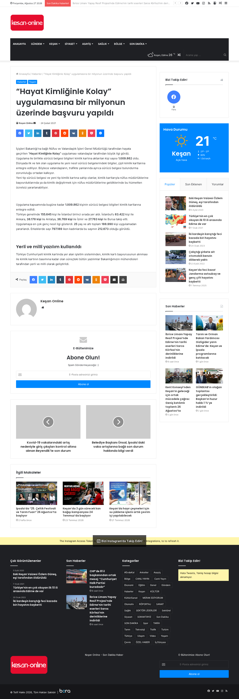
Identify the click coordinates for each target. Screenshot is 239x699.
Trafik (153, 629)
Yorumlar (218, 184)
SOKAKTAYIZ (144, 616)
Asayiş (86, 43)
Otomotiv (129, 604)
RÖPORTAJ (145, 604)
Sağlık (102, 43)
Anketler (144, 572)
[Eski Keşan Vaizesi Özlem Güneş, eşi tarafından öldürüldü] (175, 203)
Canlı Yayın (160, 578)
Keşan (53, 43)
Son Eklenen (193, 184)
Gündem (36, 43)
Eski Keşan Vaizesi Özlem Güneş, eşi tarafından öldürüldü (206, 202)
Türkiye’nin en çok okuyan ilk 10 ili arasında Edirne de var (205, 220)
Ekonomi (128, 585)
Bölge (118, 43)
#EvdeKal (129, 572)
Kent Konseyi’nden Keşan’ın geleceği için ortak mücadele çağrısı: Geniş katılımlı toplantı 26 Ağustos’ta (178, 399)
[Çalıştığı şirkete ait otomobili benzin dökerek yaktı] (175, 257)
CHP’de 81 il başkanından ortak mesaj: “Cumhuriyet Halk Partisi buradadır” (103, 579)
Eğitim (142, 585)
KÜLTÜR (154, 591)
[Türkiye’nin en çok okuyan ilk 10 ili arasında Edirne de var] (175, 221)
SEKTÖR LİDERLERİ (146, 610)
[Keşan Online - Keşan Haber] (27, 22)
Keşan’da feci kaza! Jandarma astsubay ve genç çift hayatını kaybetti (205, 275)
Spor (145, 623)
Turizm (164, 629)
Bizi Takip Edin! (189, 561)
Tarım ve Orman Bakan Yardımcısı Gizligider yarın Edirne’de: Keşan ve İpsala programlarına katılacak (209, 346)
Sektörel (166, 610)
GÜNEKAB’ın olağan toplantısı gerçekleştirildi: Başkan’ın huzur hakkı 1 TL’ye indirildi (209, 397)
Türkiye (128, 635)
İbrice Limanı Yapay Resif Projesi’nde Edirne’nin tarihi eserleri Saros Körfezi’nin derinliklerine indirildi (178, 346)
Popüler (170, 184)
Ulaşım (141, 635)
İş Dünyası (160, 642)
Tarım (127, 629)
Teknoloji (140, 629)
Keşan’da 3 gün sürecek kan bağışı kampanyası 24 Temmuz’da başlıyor (82, 512)
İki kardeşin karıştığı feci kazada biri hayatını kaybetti (205, 238)
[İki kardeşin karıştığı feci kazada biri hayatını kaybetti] (175, 239)
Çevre (127, 642)
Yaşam (32, 81)
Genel (153, 585)
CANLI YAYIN (142, 578)
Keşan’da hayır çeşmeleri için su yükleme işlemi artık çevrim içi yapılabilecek (129, 512)
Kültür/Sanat (130, 597)
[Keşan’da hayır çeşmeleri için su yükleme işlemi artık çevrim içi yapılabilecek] (129, 493)
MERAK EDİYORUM (153, 597)
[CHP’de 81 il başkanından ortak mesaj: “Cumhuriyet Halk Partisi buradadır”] (76, 576)
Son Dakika (137, 43)
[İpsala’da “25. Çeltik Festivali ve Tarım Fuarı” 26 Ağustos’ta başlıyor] (36, 493)
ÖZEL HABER (143, 642)
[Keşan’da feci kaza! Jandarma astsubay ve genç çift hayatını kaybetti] (175, 275)
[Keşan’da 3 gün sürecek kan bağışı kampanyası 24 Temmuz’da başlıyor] (83, 493)
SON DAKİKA (131, 623)
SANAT (160, 604)
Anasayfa (19, 43)
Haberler (37, 73)
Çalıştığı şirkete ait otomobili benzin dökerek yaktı (202, 256)
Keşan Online (26, 123)
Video (153, 635)
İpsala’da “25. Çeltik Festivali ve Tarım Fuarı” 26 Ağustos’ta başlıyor (36, 512)
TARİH (156, 623)
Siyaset (70, 43)
